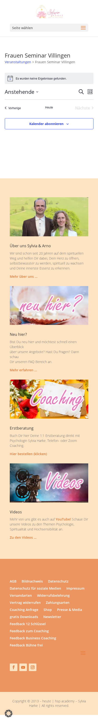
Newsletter (52, 617)
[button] (8, 713)
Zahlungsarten (57, 603)
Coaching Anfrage (24, 610)
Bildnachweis (32, 581)
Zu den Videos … (23, 537)
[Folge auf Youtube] (23, 667)
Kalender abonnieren (46, 123)
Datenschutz (58, 581)
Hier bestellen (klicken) (28, 454)
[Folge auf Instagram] (32, 667)
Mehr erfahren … (23, 370)
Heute (49, 107)
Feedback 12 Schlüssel (28, 624)
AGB (13, 581)
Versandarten (21, 596)
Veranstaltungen (18, 62)
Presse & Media (69, 610)
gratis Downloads (24, 617)
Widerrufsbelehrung (53, 596)
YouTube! (63, 519)
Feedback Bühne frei (26, 645)
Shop (48, 610)
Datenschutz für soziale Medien (35, 589)
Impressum (75, 589)
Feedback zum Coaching (29, 631)
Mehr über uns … (23, 276)
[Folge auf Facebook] (13, 667)
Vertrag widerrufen (25, 603)
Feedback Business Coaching (33, 638)
